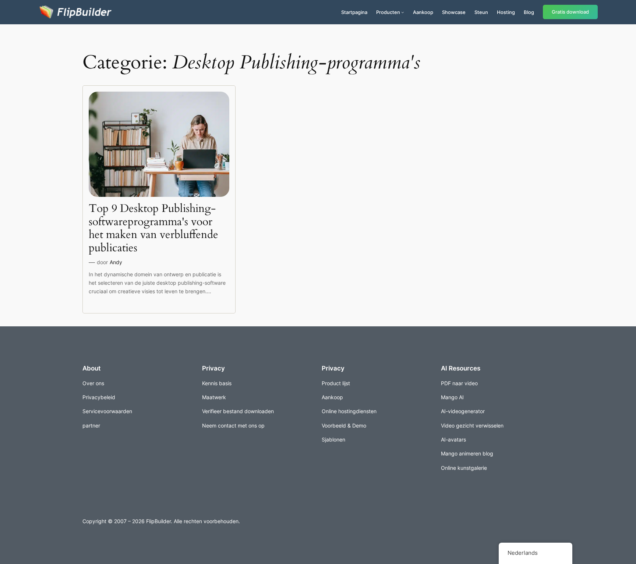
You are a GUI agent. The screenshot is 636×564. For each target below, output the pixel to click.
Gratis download (570, 12)
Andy (116, 262)
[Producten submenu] (402, 12)
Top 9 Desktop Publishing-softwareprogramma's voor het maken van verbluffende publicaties (153, 228)
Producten (388, 12)
